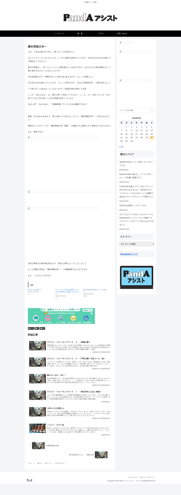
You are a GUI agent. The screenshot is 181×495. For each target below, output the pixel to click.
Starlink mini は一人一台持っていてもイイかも (136, 163)
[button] (152, 110)
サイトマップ (133, 477)
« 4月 (121, 147)
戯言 (43, 328)
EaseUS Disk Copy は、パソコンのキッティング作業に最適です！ (136, 176)
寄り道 (32, 328)
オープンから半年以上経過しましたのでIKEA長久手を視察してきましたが (67, 292)
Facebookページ (129, 254)
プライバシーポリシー (147, 477)
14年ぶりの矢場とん (34, 290)
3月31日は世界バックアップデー (133, 205)
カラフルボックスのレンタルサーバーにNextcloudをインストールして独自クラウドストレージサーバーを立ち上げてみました (136, 219)
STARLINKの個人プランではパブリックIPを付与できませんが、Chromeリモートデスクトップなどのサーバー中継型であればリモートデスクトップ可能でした (136, 191)
